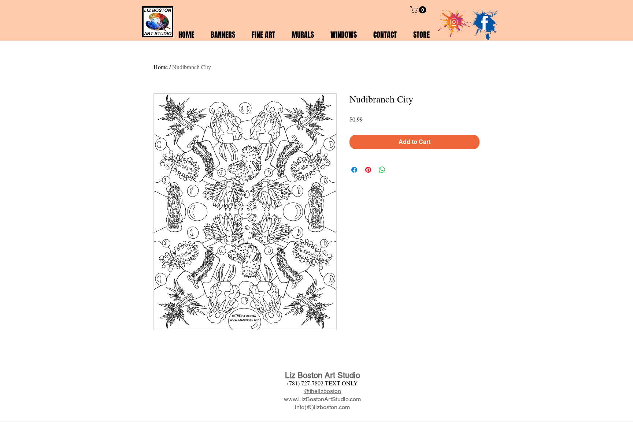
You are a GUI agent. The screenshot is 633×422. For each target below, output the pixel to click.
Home (160, 67)
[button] (419, 10)
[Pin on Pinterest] (368, 169)
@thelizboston (322, 391)
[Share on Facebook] (354, 169)
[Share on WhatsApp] (382, 169)
